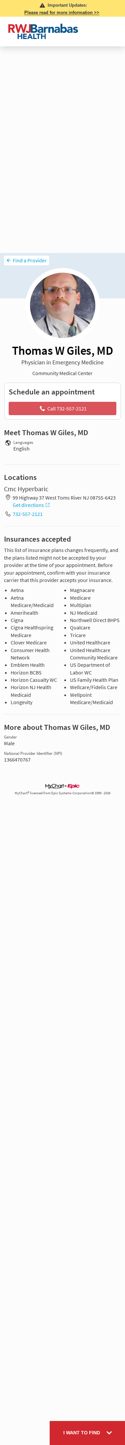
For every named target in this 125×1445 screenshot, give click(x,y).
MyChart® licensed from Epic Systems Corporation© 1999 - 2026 (62, 793)
